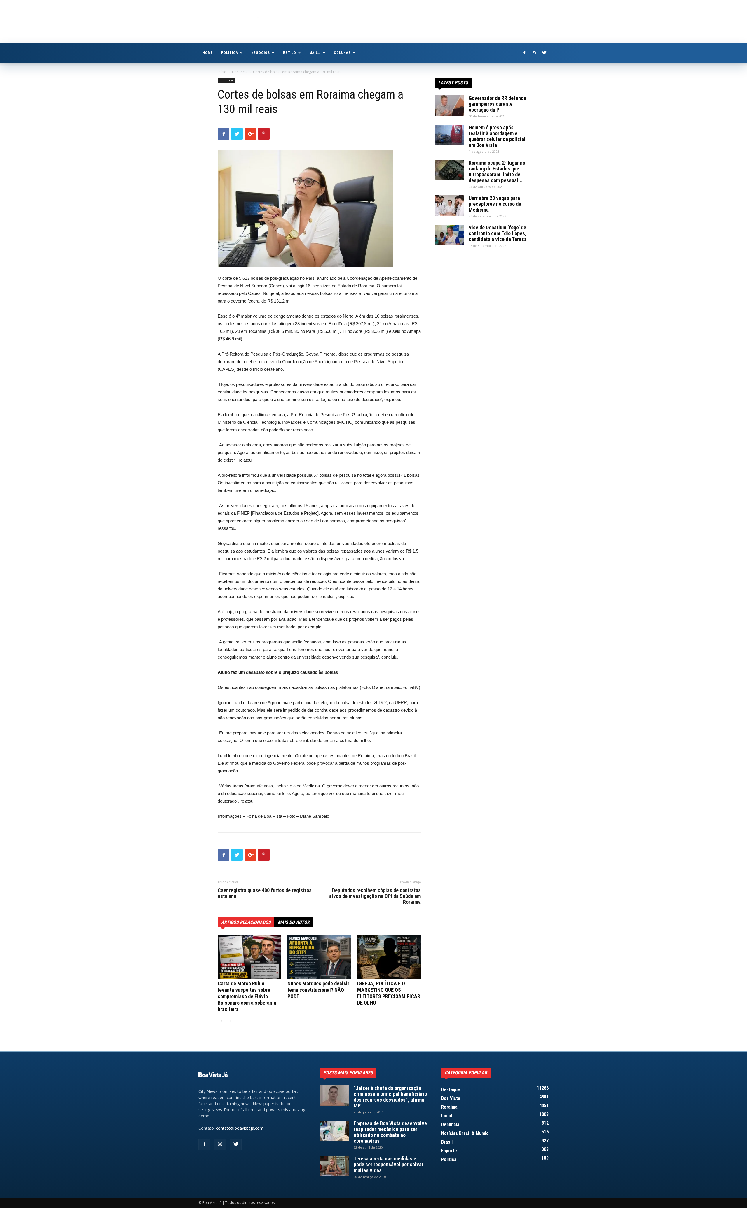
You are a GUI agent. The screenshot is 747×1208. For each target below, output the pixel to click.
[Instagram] (534, 53)
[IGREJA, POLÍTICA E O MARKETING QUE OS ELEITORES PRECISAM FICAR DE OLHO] (389, 957)
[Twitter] (544, 53)
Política (229, 53)
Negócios (260, 53)
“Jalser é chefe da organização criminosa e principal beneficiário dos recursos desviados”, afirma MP (390, 1097)
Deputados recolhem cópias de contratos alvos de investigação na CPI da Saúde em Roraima (375, 896)
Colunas (342, 53)
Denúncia (239, 71)
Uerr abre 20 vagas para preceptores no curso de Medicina (495, 204)
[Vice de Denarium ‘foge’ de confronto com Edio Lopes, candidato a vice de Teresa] (449, 235)
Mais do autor (294, 922)
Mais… (315, 53)
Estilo (289, 53)
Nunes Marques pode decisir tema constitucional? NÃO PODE (318, 989)
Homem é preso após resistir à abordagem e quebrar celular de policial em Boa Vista (497, 136)
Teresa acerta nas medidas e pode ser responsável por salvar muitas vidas (388, 1164)
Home (208, 53)
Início (222, 71)
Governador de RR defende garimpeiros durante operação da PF (497, 104)
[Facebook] (524, 53)
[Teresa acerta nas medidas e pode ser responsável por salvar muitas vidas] (334, 1166)
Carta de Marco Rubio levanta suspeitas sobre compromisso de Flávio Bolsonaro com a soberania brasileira (247, 996)
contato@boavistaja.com (239, 1128)
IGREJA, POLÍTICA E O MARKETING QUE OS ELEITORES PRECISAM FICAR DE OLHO (388, 993)
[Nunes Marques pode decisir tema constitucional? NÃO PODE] (319, 957)
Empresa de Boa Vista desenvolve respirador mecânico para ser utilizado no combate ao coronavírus (390, 1132)
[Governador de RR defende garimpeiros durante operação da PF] (449, 105)
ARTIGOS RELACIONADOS (246, 922)
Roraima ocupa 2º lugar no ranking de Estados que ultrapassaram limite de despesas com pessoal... (497, 171)
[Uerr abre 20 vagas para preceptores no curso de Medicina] (449, 205)
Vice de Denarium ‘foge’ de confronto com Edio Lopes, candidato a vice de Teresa (498, 233)
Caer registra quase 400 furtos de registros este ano (265, 893)
